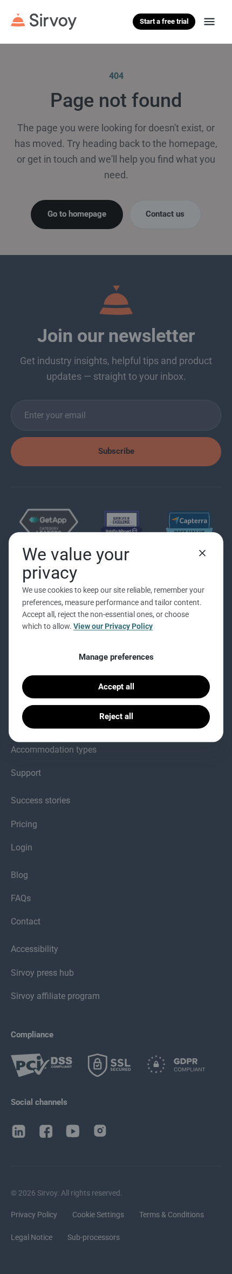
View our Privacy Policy (113, 626)
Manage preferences (116, 656)
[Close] (202, 553)
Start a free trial (164, 21)
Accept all (116, 687)
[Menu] (209, 21)
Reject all (116, 716)
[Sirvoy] (44, 22)
